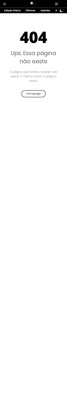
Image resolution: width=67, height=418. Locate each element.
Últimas (30, 10)
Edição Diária (12, 10)
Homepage (33, 93)
